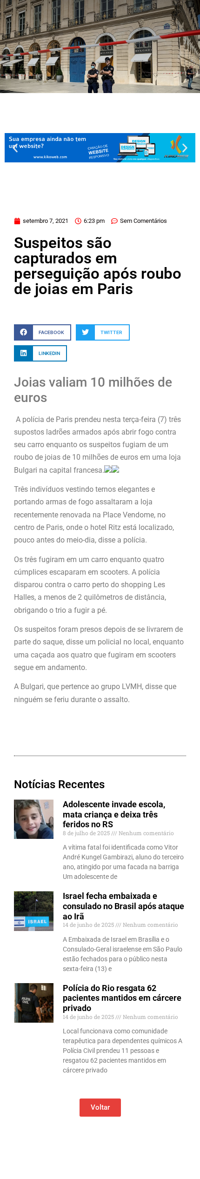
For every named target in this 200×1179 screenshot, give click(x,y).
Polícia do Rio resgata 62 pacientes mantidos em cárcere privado (122, 998)
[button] (15, 148)
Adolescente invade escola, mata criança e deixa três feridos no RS (114, 814)
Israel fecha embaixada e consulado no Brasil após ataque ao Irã (123, 906)
